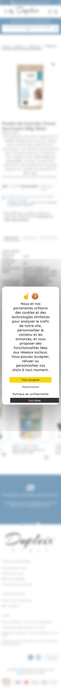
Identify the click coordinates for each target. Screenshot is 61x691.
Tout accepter (30, 379)
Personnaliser (30, 387)
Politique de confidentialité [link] (30, 394)
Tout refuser (34, 400)
